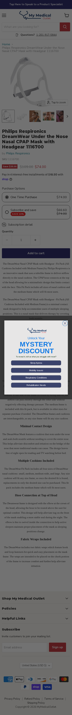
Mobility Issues (36, 370)
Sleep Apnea (36, 363)
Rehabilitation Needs (36, 385)
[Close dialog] (65, 323)
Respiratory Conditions (36, 378)
